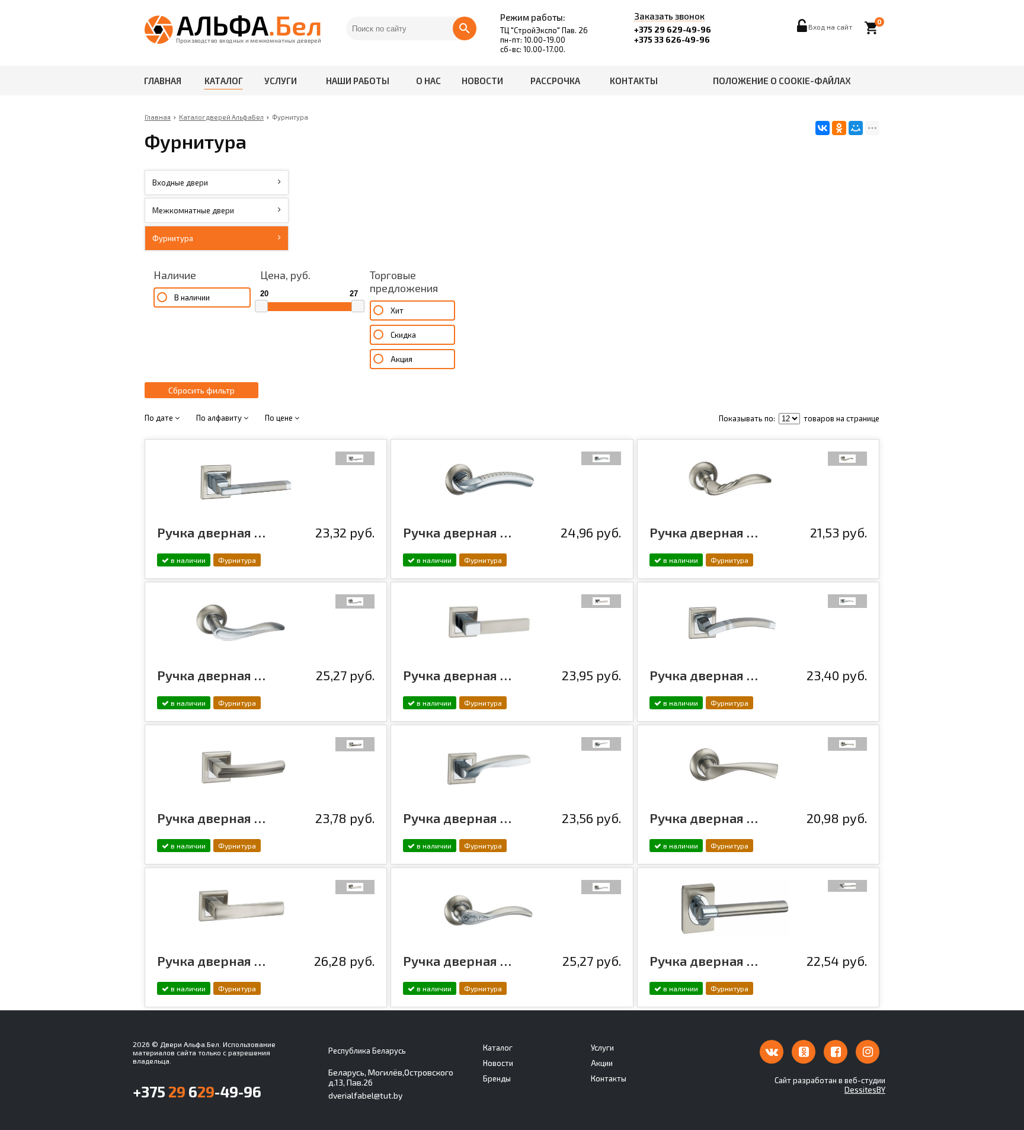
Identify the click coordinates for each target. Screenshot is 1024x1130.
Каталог (223, 80)
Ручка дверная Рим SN (457, 532)
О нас (428, 80)
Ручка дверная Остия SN (211, 960)
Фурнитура (172, 238)
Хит (397, 310)
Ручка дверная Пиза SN (704, 532)
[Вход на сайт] (802, 29)
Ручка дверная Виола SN (211, 817)
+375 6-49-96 (197, 1091)
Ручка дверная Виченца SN (457, 817)
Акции (602, 1063)
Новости (482, 80)
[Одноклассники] (839, 128)
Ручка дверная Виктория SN (211, 675)
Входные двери (180, 182)
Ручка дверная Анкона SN (704, 675)
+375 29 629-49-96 (672, 29)
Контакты (634, 80)
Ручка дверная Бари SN (457, 675)
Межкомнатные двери (193, 210)
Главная (162, 80)
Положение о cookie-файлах (782, 80)
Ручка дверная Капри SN (704, 960)
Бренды (497, 1078)
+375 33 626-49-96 (672, 39)
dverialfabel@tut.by (365, 1095)
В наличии (192, 297)
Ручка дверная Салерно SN (211, 532)
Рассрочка (555, 80)
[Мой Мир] (856, 128)
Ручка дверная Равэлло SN (457, 960)
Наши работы (357, 80)
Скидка (403, 335)
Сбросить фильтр (201, 390)
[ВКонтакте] (822, 128)
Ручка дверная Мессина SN (704, 817)
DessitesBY (864, 1089)
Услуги (280, 80)
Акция (401, 359)
